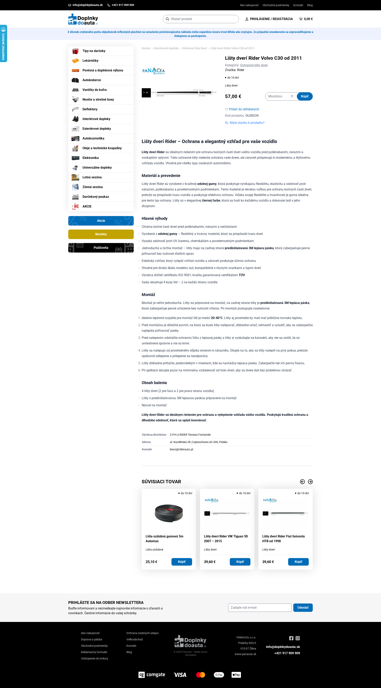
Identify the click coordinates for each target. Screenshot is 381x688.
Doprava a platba (91, 639)
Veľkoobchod (134, 639)
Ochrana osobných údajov (142, 633)
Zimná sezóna (93, 187)
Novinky (101, 234)
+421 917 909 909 (287, 653)
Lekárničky (90, 60)
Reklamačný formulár (94, 652)
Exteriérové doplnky (97, 129)
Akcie (101, 221)
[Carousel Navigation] (227, 481)
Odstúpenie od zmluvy (94, 658)
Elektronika (91, 158)
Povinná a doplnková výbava (103, 70)
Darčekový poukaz (96, 197)
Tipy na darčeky (94, 51)
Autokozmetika (93, 138)
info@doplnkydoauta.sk (283, 647)
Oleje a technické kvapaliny (102, 148)
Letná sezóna (92, 177)
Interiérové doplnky (96, 119)
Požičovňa (101, 248)
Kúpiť (305, 96)
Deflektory (90, 109)
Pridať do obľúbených (244, 109)
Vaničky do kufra (95, 90)
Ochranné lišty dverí (194, 48)
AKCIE (87, 206)
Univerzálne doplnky (97, 167)
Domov (146, 48)
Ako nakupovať (249, 5)
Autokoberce (92, 80)
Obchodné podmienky (276, 5)
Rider (240, 70)
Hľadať (234, 19)
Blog (310, 5)
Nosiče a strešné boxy (98, 99)
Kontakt (298, 5)
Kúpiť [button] (182, 562)
